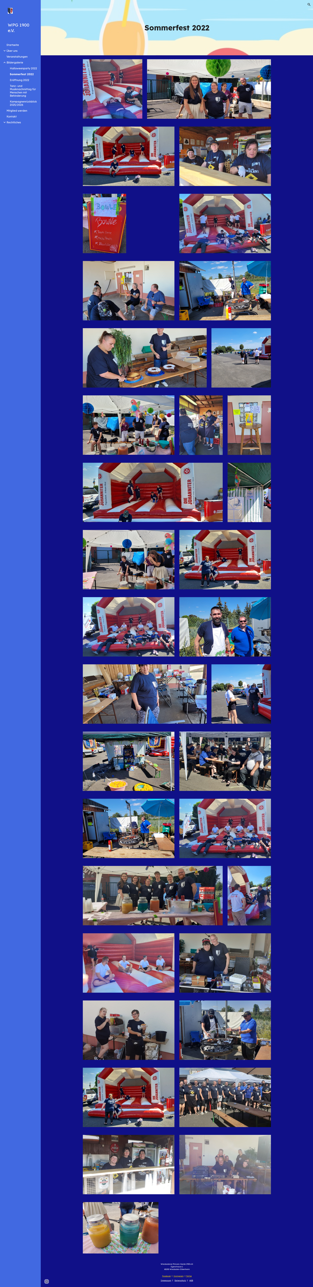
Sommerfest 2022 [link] (22, 74)
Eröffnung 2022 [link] (19, 80)
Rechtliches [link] (14, 122)
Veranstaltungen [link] (17, 56)
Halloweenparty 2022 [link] (23, 68)
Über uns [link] (12, 50)
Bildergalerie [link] (15, 62)
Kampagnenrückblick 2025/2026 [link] (23, 103)
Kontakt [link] (12, 116)
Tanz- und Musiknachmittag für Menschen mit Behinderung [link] (23, 90)
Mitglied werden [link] (17, 110)
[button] (309, 4)
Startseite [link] (13, 45)
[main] (177, 27)
